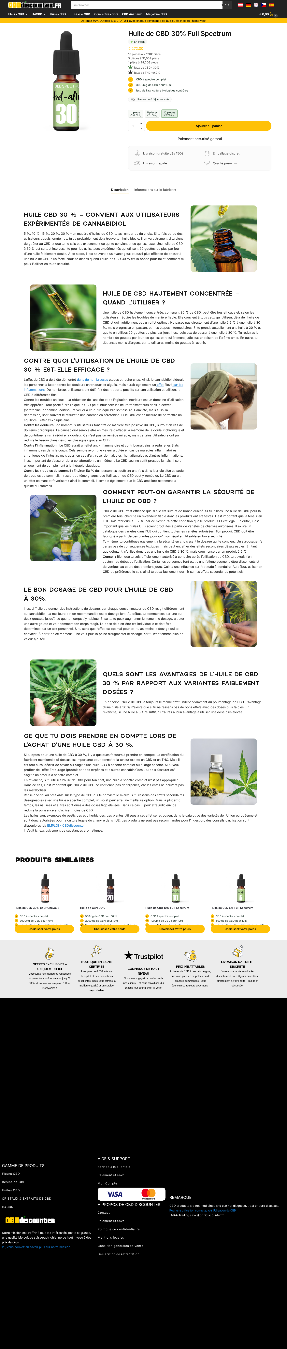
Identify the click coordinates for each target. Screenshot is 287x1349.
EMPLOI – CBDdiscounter (66, 825)
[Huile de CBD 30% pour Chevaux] (45, 888)
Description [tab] (120, 190)
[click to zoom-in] (67, 81)
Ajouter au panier (209, 126)
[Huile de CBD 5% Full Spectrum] (241, 888)
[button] (269, 14)
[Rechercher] (227, 5)
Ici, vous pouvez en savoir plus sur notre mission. (36, 1247)
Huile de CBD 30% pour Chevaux (37, 907)
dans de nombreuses (92, 380)
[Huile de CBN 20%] (110, 888)
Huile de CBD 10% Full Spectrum (167, 907)
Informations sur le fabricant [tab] (155, 190)
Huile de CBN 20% (92, 907)
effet (160, 385)
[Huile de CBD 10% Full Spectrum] (176, 888)
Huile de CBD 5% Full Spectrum (232, 907)
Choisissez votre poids (44, 929)
